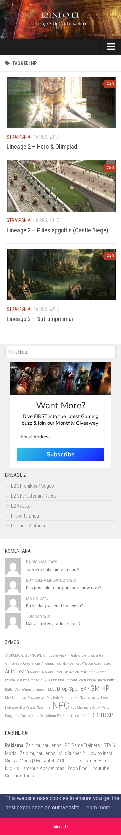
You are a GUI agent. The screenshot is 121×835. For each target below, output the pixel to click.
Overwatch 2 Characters (58, 761)
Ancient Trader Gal (91, 655)
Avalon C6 (37, 672)
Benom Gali (13, 680)
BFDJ (48, 680)
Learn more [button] (97, 807)
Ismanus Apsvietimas (43, 768)
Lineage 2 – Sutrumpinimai (40, 319)
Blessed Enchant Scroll (69, 680)
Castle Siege (23, 689)
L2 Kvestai (21, 506)
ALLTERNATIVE (31, 655)
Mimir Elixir (70, 697)
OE (94, 707)
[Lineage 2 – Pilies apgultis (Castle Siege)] (61, 186)
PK (83, 715)
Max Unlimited (16, 697)
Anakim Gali (68, 655)
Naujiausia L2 (90, 697)
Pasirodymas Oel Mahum (38, 716)
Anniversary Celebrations (23, 663)
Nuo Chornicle (80, 707)
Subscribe (61, 454)
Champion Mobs (44, 689)
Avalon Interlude (56, 672)
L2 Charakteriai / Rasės (34, 496)
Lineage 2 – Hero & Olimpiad (42, 147)
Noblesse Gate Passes (20, 707)
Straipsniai (19, 137)
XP (110, 715)
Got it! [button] (60, 826)
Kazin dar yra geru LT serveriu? (54, 606)
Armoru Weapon (81, 663)
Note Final (44, 707)
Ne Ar (104, 697)
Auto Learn (17, 671)
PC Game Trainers (82, 745)
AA (6, 655)
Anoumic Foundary (55, 663)
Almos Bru (50, 655)
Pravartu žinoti (25, 516)
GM (95, 688)
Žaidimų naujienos (44, 745)
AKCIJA (14, 655)
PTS (91, 715)
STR (101, 715)
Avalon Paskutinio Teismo (87, 672)
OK (98, 707)
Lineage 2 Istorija (28, 526)
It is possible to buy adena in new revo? (64, 588)
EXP (85, 688)
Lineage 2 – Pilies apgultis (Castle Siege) (57, 230)
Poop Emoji (78, 768)
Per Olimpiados (68, 716)
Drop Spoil (68, 688)
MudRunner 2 (71, 753)
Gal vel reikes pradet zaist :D (53, 624)
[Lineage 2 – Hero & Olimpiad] (61, 102)
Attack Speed (102, 663)
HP (105, 688)
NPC (60, 705)
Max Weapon (37, 697)
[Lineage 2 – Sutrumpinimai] (61, 274)
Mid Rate (53, 697)
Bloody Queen (96, 680)
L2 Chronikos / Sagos (32, 486)
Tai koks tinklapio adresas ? (52, 569)
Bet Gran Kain (33, 680)
